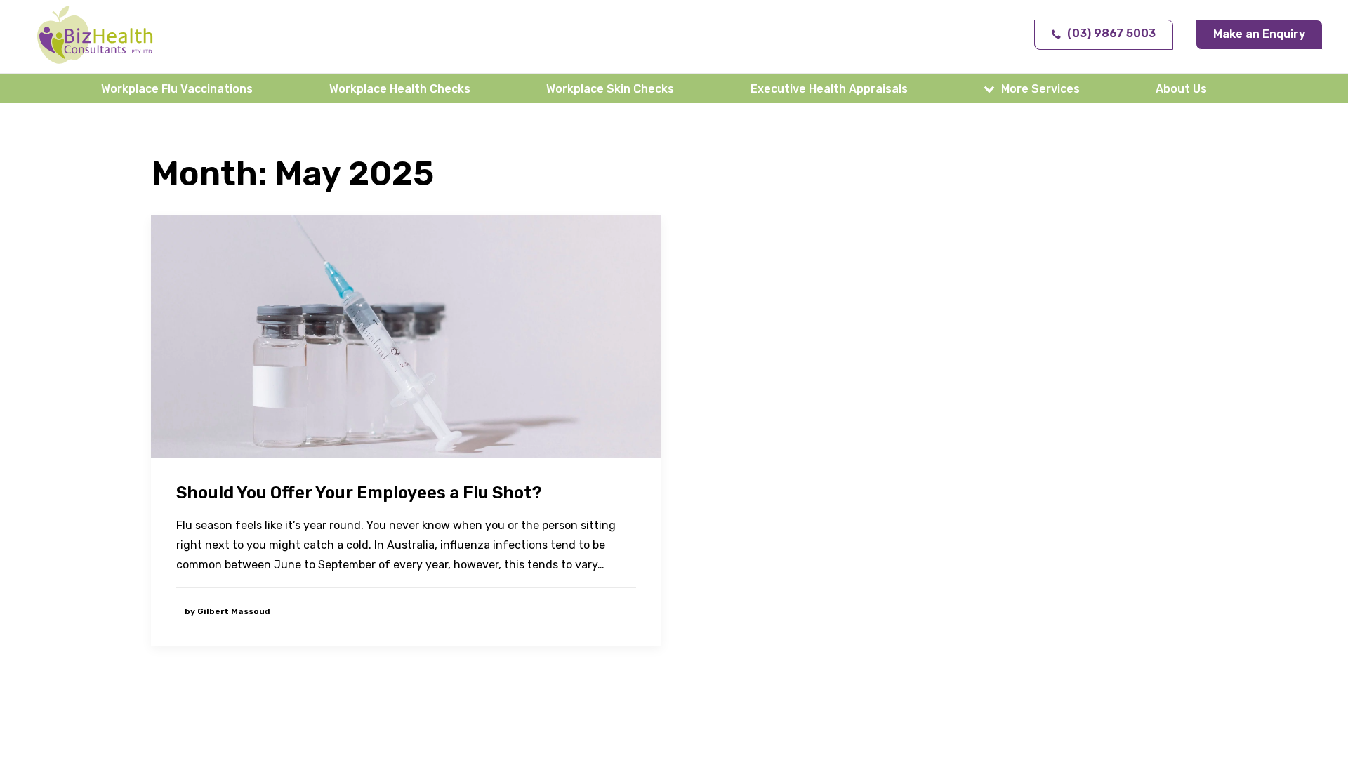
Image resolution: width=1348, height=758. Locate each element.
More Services (1040, 88)
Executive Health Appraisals (829, 88)
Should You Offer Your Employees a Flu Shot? (359, 493)
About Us (1181, 88)
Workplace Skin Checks (610, 88)
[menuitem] (180, 88)
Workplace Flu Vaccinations (177, 88)
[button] (406, 336)
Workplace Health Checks (399, 88)
